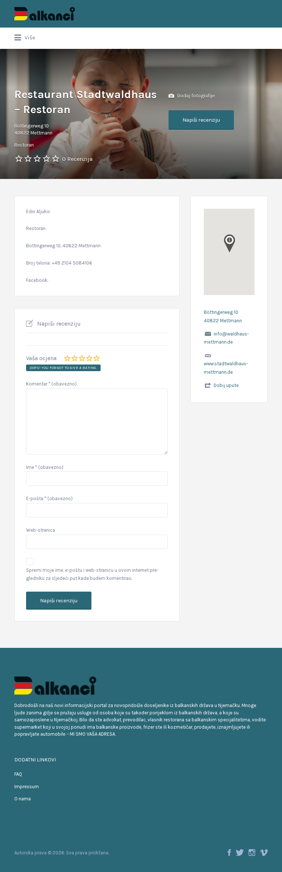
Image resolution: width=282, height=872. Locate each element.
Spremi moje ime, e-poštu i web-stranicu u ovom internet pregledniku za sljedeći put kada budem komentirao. (92, 574)
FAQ (18, 774)
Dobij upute (226, 385)
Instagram (252, 852)
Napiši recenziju (201, 120)
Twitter (240, 852)
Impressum (26, 786)
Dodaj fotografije (195, 95)
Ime (45, 467)
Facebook (229, 852)
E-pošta (49, 498)
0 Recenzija (77, 158)
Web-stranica (40, 530)
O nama (22, 798)
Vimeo (264, 852)
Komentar (51, 384)
